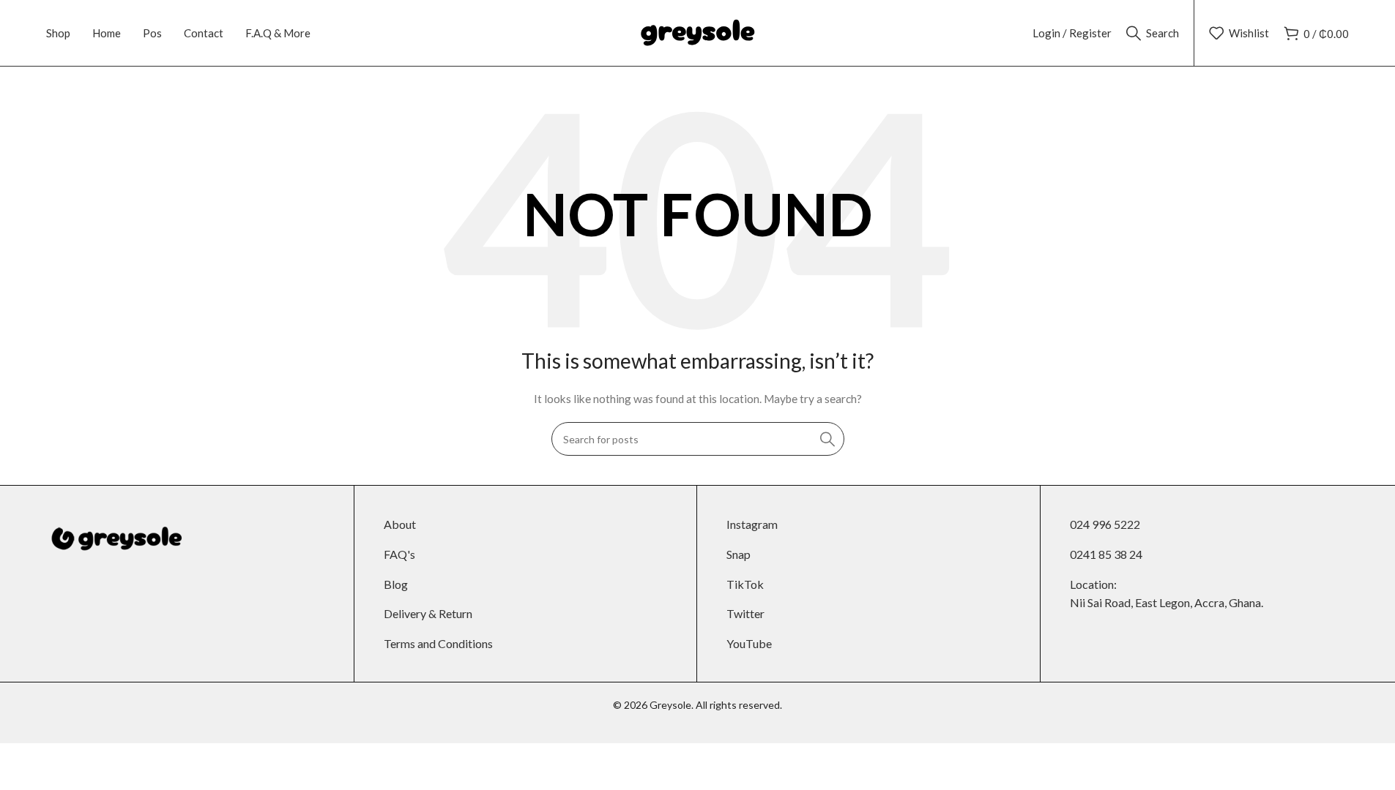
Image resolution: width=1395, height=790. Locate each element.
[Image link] (113, 538)
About (400, 524)
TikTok (745, 584)
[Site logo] (697, 32)
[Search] (827, 439)
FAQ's (399, 554)
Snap (738, 554)
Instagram (752, 524)
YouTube (749, 643)
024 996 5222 (1105, 524)
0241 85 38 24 (1106, 554)
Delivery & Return (428, 613)
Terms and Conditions (438, 643)
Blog (396, 584)
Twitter (745, 613)
